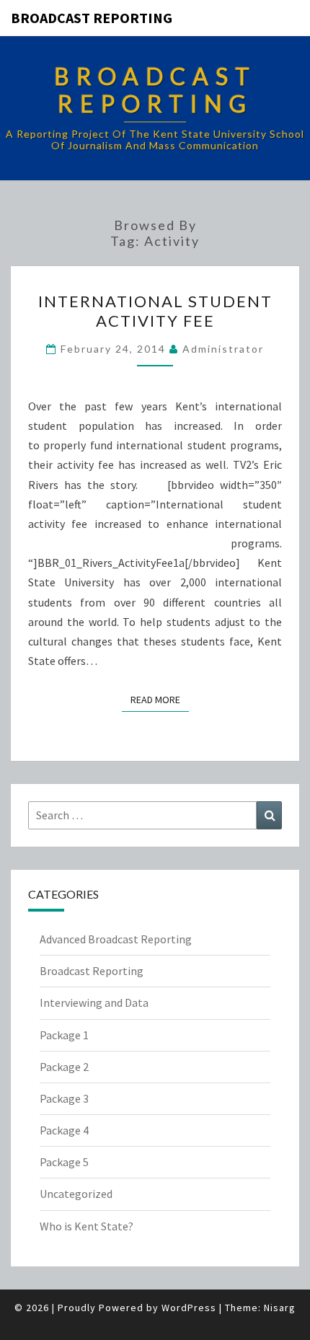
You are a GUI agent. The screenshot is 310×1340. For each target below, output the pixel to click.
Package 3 (64, 1098)
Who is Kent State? (86, 1226)
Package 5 (64, 1162)
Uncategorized (76, 1193)
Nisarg (280, 1307)
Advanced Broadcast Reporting (116, 939)
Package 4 (64, 1130)
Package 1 (64, 1035)
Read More (159, 699)
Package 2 (64, 1066)
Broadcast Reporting (91, 18)
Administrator (223, 349)
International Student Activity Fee (155, 310)
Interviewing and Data (94, 1002)
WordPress (188, 1307)
